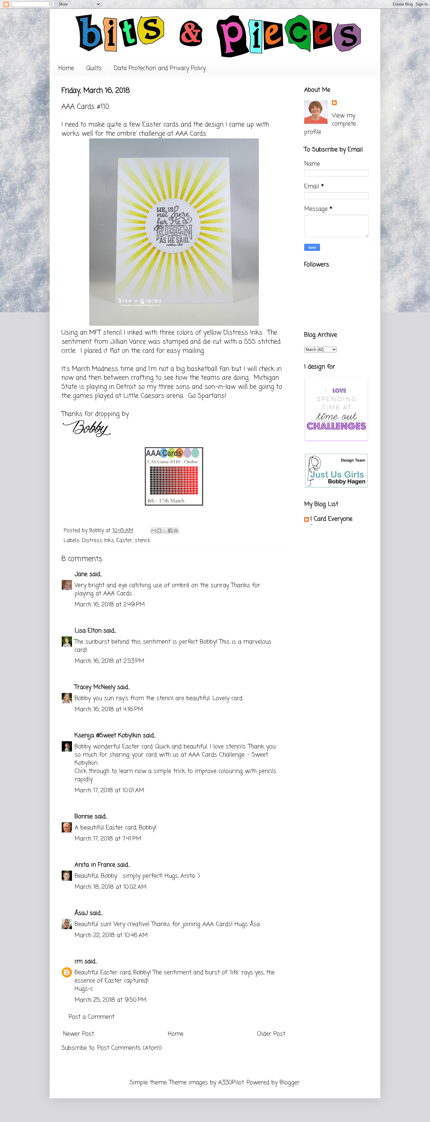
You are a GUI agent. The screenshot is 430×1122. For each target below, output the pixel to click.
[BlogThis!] (159, 530)
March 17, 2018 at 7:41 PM (108, 838)
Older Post (271, 1034)
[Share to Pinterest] (176, 530)
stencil (142, 540)
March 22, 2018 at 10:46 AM (111, 935)
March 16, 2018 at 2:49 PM (110, 604)
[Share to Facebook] (170, 530)
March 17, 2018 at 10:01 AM (109, 790)
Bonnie (84, 816)
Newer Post (78, 1034)
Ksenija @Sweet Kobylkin (108, 735)
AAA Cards (191, 134)
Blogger (290, 1082)
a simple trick (166, 771)
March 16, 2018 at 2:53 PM (109, 661)
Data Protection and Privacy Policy (160, 68)
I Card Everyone (331, 519)
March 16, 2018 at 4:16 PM (109, 709)
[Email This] (153, 530)
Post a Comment (91, 1017)
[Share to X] (165, 530)
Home (66, 68)
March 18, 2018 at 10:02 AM (111, 887)
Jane (81, 574)
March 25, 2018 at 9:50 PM (111, 1000)
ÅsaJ (81, 913)
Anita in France (95, 864)
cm (78, 961)
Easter (124, 540)
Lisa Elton (88, 630)
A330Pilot (231, 1082)
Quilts (94, 68)
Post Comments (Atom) (129, 1048)
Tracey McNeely (95, 687)
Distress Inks (98, 540)
